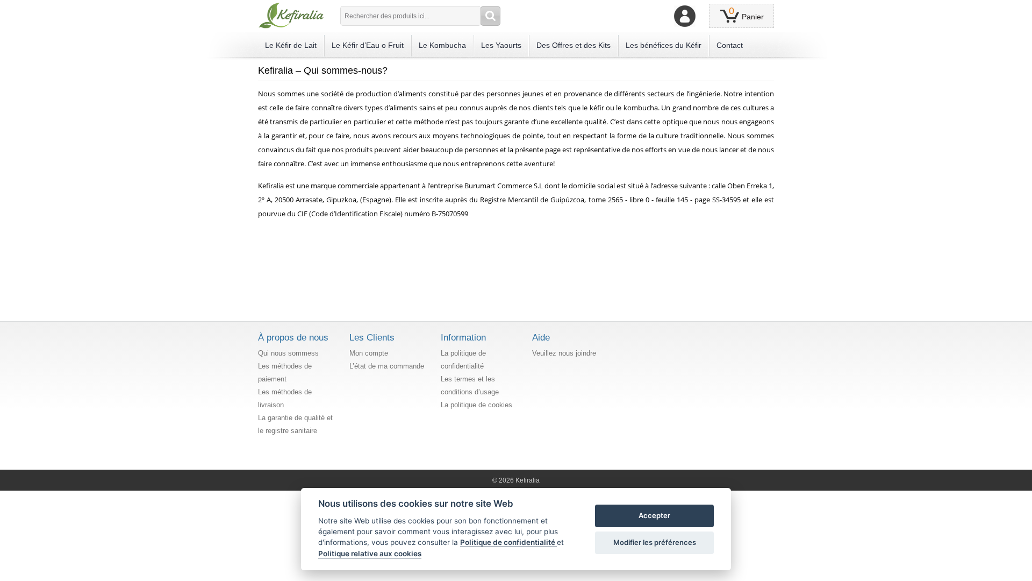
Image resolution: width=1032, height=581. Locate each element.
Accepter (654, 515)
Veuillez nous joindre (564, 353)
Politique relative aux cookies (369, 553)
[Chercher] (490, 16)
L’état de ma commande (386, 366)
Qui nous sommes (286, 353)
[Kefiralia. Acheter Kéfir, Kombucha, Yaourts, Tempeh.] (291, 16)
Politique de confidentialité (508, 542)
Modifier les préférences (654, 542)
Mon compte (368, 353)
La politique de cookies (476, 405)
